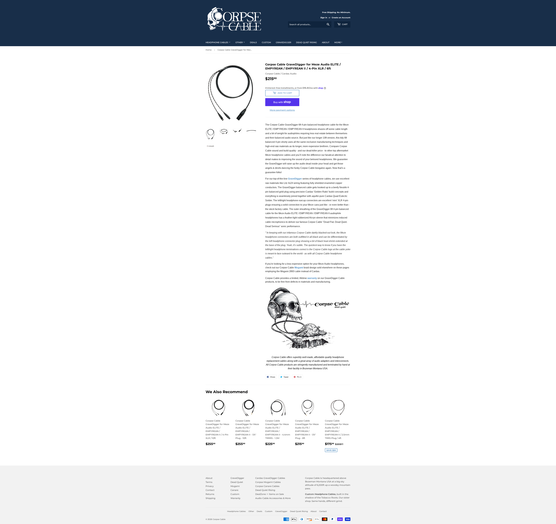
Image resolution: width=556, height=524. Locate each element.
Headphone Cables (217, 42)
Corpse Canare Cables (267, 486)
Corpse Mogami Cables (268, 482)
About (325, 42)
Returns (210, 494)
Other (239, 42)
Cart (344, 24)
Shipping (210, 498)
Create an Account (341, 18)
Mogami (235, 486)
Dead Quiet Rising (306, 42)
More (337, 42)
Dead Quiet (237, 482)
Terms (209, 482)
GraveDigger (283, 42)
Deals (253, 42)
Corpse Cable (219, 519)
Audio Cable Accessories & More (273, 498)
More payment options (282, 110)
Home (209, 50)
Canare (234, 490)
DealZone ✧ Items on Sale (269, 494)
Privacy (210, 486)
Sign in (323, 18)
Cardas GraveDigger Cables (270, 478)
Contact (210, 490)
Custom (266, 42)
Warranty (235, 498)
